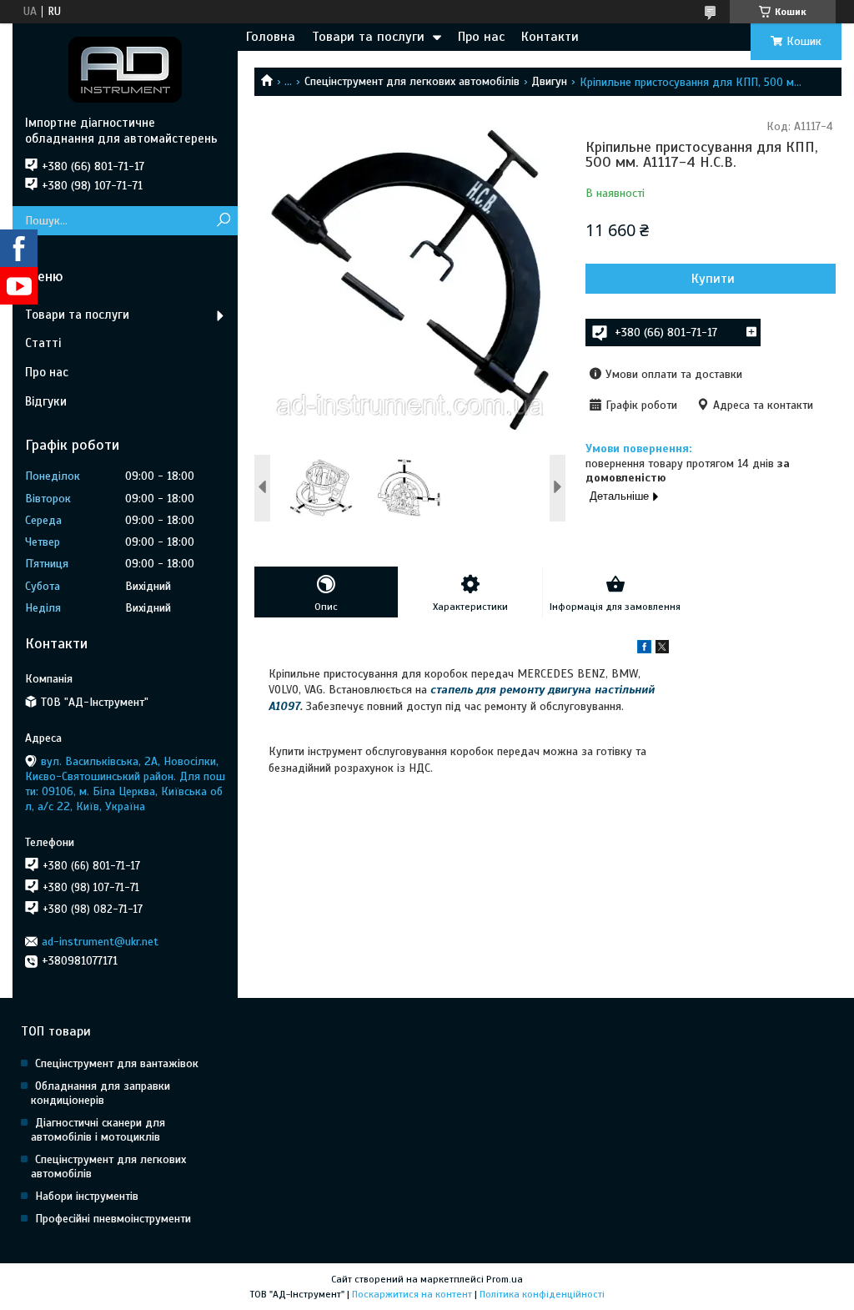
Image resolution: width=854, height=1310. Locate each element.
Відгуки (46, 401)
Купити (713, 278)
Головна (270, 36)
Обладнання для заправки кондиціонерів (100, 1093)
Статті (43, 342)
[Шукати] (223, 220)
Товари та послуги (368, 36)
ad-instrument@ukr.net (100, 942)
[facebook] (644, 649)
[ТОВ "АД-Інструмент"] (125, 69)
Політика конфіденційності (542, 1294)
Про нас (481, 36)
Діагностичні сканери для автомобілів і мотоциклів (98, 1130)
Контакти (550, 36)
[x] (662, 649)
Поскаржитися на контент (412, 1294)
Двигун (549, 81)
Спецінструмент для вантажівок (116, 1063)
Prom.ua (504, 1279)
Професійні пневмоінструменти (113, 1219)
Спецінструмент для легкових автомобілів (412, 81)
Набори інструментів (86, 1196)
